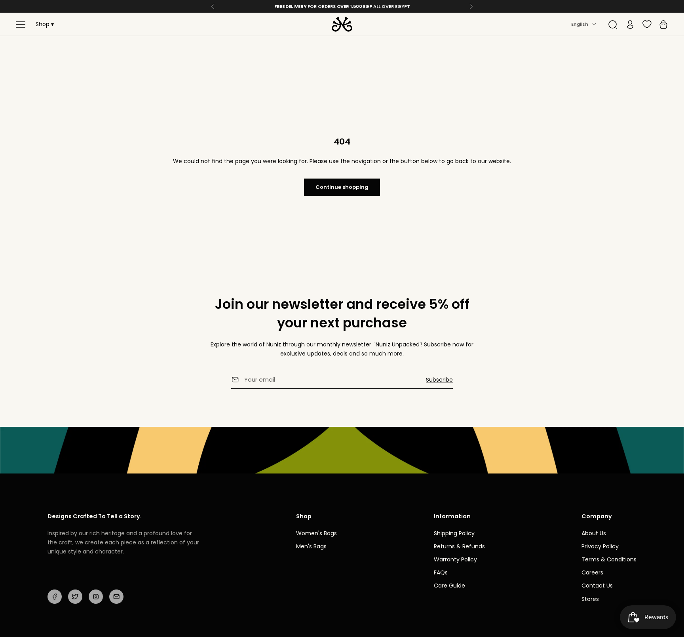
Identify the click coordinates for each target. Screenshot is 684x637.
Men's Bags (311, 546)
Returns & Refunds (459, 546)
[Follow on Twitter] (75, 596)
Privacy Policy (600, 546)
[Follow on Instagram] (96, 596)
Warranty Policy (455, 559)
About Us (593, 533)
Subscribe (439, 380)
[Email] (116, 596)
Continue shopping (342, 187)
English (579, 24)
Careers (592, 572)
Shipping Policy (454, 533)
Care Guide (449, 585)
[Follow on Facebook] (55, 596)
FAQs (441, 572)
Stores (590, 599)
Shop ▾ (45, 24)
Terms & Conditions (608, 559)
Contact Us (597, 585)
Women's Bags (316, 533)
